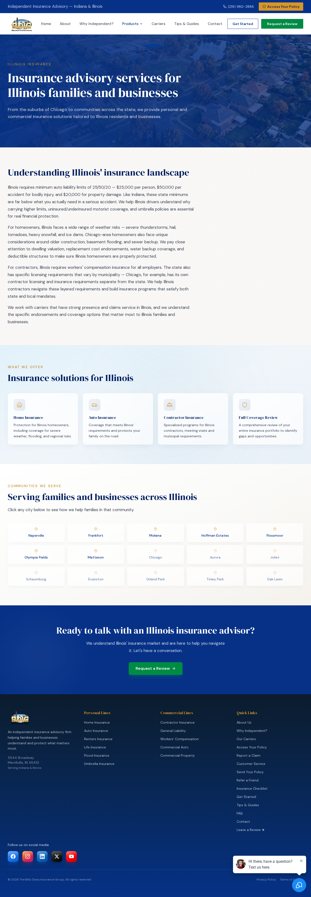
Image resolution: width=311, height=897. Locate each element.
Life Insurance (95, 747)
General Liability (173, 730)
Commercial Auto (174, 747)
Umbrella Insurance (99, 764)
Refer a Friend (248, 780)
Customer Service (251, 764)
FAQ (240, 813)
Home (46, 23)
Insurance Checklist (252, 788)
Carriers (158, 23)
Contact (215, 23)
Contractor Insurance (177, 722)
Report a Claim (248, 755)
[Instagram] (27, 856)
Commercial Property (177, 755)
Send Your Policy (250, 772)
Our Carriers (246, 739)
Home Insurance (97, 722)
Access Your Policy (252, 747)
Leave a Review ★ (251, 830)
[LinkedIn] (42, 856)
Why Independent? (96, 23)
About (65, 23)
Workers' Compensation (179, 739)
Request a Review (282, 24)
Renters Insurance (98, 739)
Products (130, 23)
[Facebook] (13, 856)
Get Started (243, 24)
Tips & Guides (186, 23)
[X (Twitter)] (57, 856)
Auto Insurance (96, 730)
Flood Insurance (96, 755)
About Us (244, 722)
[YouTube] (71, 856)
